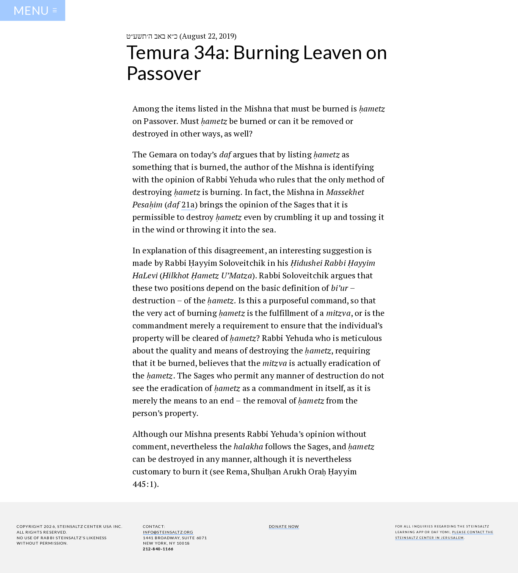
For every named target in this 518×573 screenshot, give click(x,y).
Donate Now (284, 526)
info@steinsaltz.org (168, 532)
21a (188, 204)
